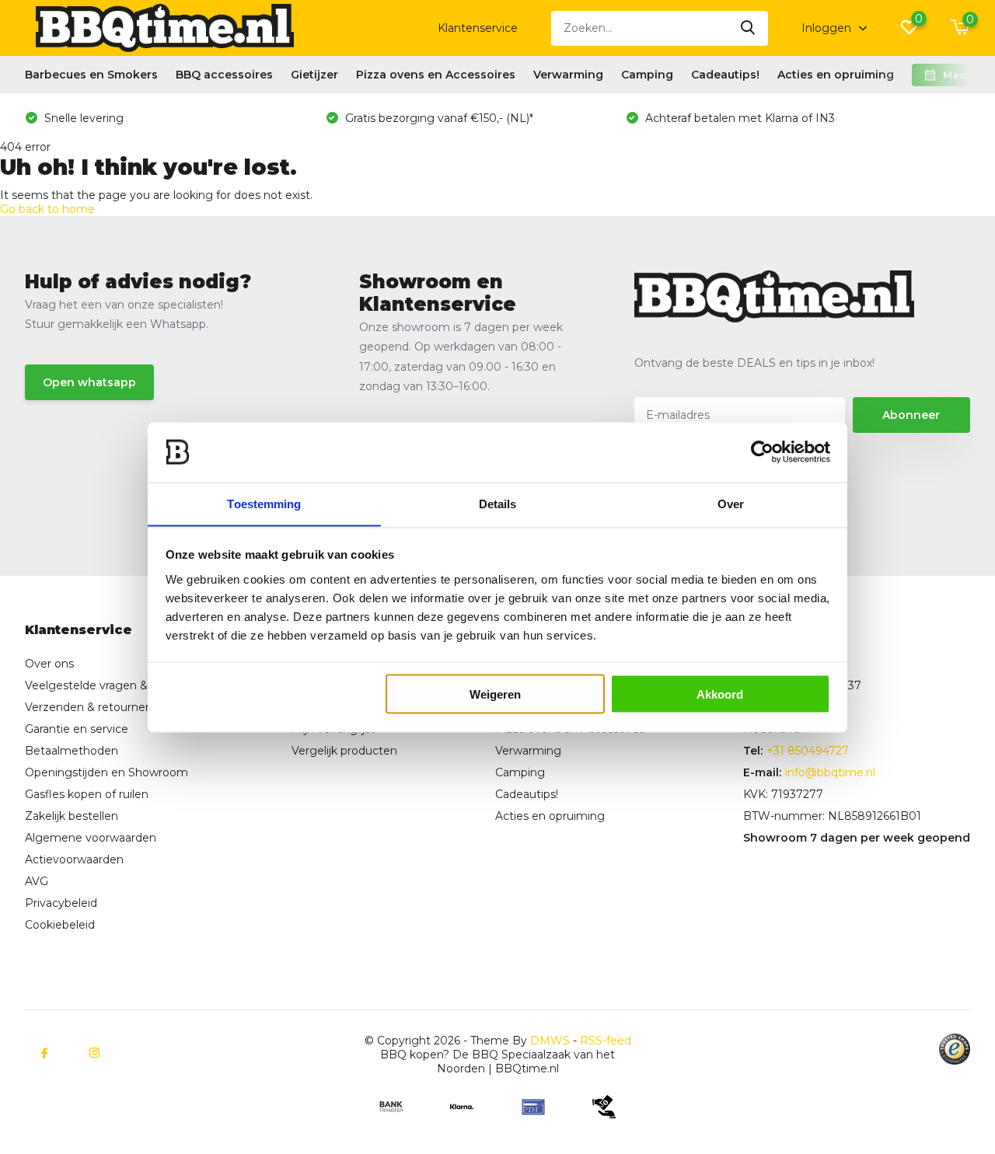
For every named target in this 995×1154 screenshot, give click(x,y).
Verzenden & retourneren (94, 707)
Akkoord (719, 693)
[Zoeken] (748, 28)
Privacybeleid (61, 903)
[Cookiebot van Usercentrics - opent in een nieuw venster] (762, 452)
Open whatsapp (89, 382)
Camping (647, 75)
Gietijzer (314, 75)
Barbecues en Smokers (91, 75)
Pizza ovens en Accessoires (435, 75)
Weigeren (495, 693)
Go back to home (47, 209)
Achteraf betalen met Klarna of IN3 (738, 118)
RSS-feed (605, 1041)
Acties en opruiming (835, 75)
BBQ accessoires (224, 75)
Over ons (49, 664)
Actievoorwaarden (74, 859)
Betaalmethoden (71, 751)
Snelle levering (82, 118)
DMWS (550, 1041)
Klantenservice (478, 28)
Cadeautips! (725, 75)
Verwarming (568, 75)
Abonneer (911, 415)
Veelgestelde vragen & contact (109, 685)
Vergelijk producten (344, 751)
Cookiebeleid (60, 925)
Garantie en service (76, 729)
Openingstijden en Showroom (106, 772)
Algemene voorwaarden (90, 838)
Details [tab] (498, 503)
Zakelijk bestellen (71, 816)
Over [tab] (730, 503)
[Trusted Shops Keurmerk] (954, 1049)
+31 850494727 (807, 751)
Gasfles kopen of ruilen (86, 794)
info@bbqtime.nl (830, 772)
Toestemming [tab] (264, 503)
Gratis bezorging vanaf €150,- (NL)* (437, 118)
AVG (36, 881)
